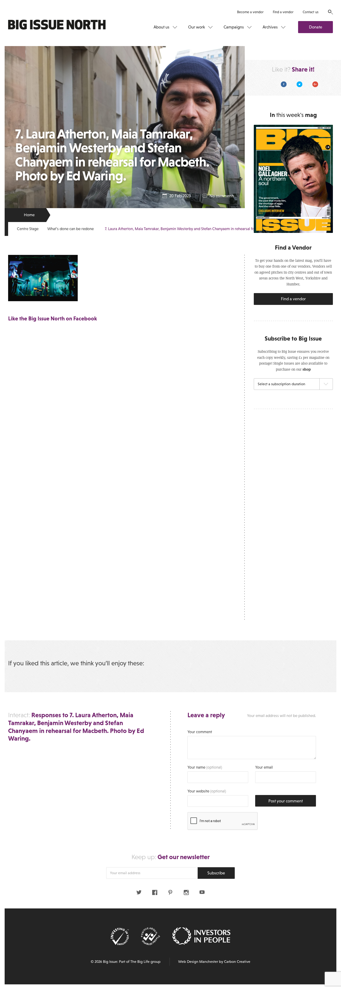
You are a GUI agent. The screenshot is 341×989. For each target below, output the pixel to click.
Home (29, 215)
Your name (204, 767)
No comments (221, 196)
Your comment (199, 732)
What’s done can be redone (70, 229)
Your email (264, 767)
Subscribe (216, 873)
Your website (206, 791)
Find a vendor (283, 12)
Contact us (310, 12)
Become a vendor (250, 12)
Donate (315, 27)
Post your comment (285, 801)
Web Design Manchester (198, 962)
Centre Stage (28, 229)
